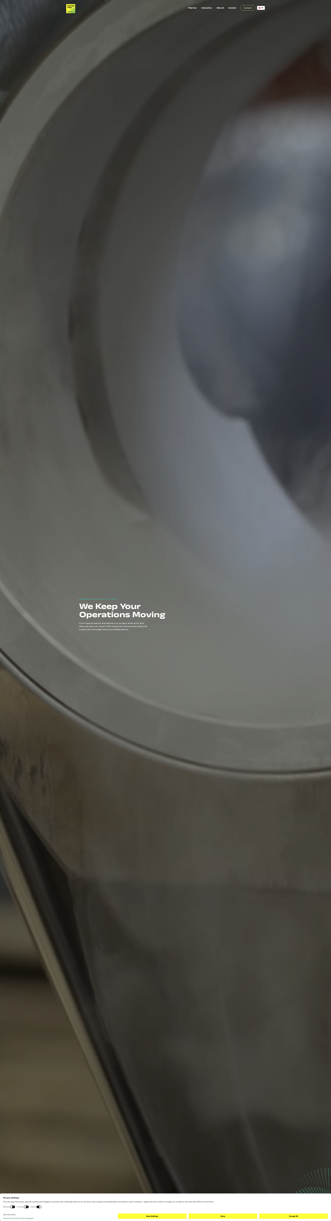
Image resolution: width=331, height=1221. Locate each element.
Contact (247, 8)
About (220, 8)
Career (232, 8)
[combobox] (261, 8)
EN (262, 8)
